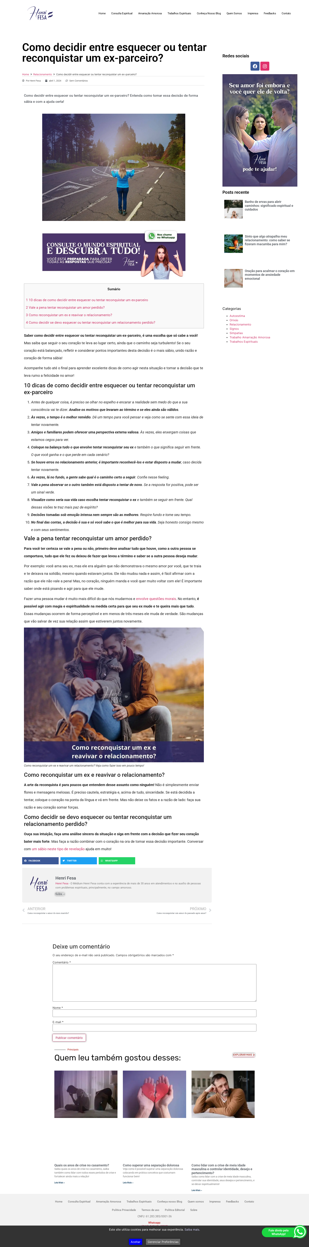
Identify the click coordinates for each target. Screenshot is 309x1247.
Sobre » (59, 894)
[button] (40, 860)
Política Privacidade (124, 1210)
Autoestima (237, 316)
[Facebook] (255, 66)
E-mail (58, 1022)
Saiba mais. (192, 1229)
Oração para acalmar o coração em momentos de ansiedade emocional (270, 274)
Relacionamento (42, 74)
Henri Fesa (61, 883)
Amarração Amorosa (150, 13)
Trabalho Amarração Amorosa (250, 337)
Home (102, 13)
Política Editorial (175, 1210)
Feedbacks (270, 13)
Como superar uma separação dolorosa (151, 1165)
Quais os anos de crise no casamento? (81, 1165)
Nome (58, 1007)
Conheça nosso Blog (209, 13)
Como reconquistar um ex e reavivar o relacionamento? (69, 315)
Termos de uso (150, 1210)
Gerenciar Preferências (163, 1242)
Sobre (193, 1210)
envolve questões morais (156, 599)
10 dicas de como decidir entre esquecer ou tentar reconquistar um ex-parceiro (87, 300)
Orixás (234, 320)
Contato (286, 13)
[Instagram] (264, 66)
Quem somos (234, 13)
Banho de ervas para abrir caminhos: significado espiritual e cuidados (269, 205)
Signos (234, 328)
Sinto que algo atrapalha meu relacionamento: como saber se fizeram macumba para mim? (267, 240)
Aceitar (135, 1242)
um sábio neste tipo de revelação (58, 849)
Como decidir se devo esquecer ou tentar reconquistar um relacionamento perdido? (90, 322)
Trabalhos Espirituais (179, 13)
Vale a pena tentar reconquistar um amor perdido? (65, 307)
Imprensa (253, 13)
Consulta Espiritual (121, 13)
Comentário (62, 962)
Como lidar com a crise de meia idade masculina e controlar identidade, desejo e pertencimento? (222, 1169)
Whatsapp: (154, 1222)
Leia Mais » (59, 1182)
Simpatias (236, 333)
